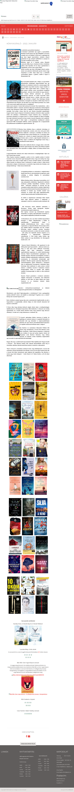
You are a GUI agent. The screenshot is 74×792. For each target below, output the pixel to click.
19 (54, 29)
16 (45, 29)
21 (60, 29)
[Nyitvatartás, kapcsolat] (38, 16)
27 (8, 32)
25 (2, 32)
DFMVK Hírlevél (64, 107)
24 (69, 29)
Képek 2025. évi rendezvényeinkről (63, 216)
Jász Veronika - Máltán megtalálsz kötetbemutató (65, 164)
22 (63, 29)
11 (31, 29)
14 (40, 29)
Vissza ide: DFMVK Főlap (28, 743)
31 (19, 32)
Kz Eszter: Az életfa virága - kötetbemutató (65, 176)
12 (34, 29)
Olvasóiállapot (69, 16)
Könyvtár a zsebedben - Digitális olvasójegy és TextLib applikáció (63, 58)
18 (51, 29)
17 (48, 29)
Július (3, 26)
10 (28, 29)
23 (66, 29)
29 (14, 32)
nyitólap (6, 37)
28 (11, 32)
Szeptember (69, 26)
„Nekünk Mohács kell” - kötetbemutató (64, 187)
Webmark (71, 789)
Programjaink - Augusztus (37, 26)
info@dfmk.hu (49, 20)
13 (37, 29)
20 (57, 29)
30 (17, 32)
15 (42, 29)
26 (5, 32)
